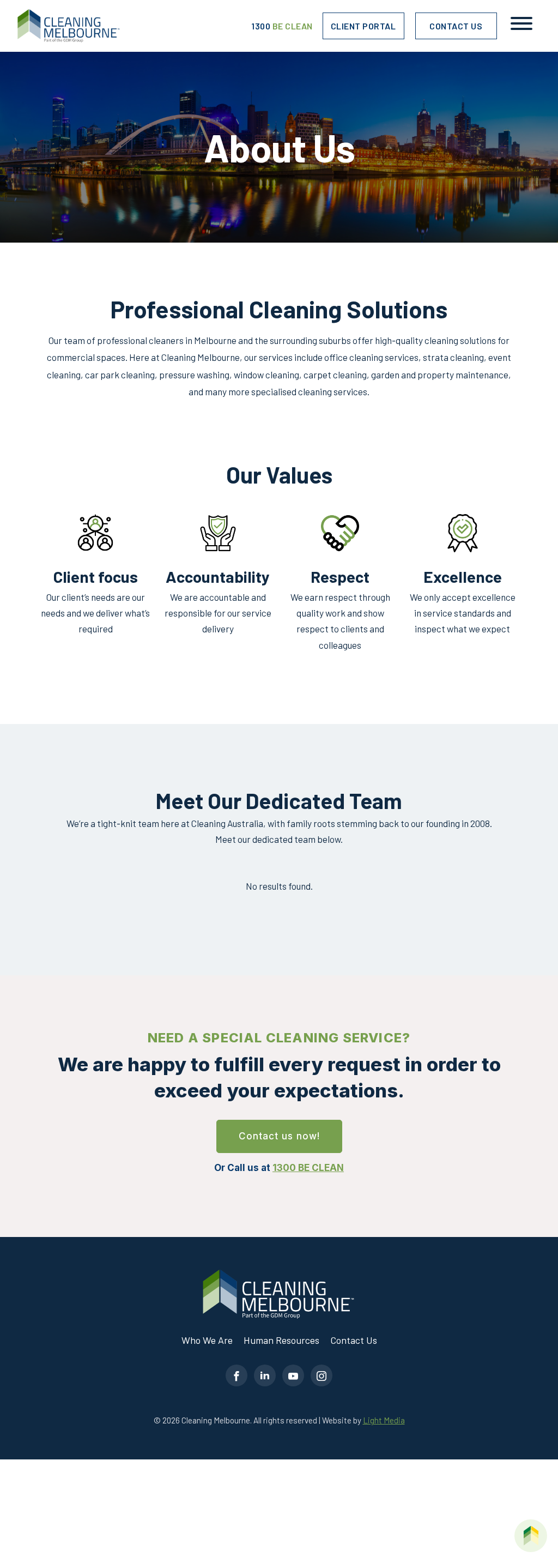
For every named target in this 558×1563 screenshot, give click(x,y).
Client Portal (363, 26)
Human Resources (281, 1340)
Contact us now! (279, 1136)
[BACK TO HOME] (530, 1535)
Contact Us (455, 26)
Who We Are (207, 1340)
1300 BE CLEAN (308, 1167)
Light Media (384, 1420)
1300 (282, 26)
